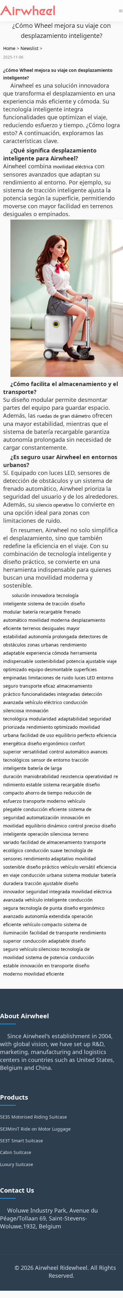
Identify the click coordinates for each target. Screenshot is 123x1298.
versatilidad (35, 752)
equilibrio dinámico (46, 826)
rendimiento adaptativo (48, 859)
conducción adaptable (46, 941)
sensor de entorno (50, 760)
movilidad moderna (49, 620)
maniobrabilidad (41, 776)
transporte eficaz (37, 686)
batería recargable (42, 612)
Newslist (29, 48)
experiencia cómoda (47, 653)
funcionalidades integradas (51, 694)
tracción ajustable (43, 883)
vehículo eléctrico (43, 702)
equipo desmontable (50, 669)
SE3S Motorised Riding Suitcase (33, 1117)
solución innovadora (33, 595)
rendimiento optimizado (52, 727)
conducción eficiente (45, 809)
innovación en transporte (46, 966)
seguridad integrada (48, 892)
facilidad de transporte (54, 933)
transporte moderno (44, 801)
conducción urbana (41, 875)
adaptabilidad (73, 719)
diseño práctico (42, 867)
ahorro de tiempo (43, 793)
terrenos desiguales (44, 628)
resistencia (72, 776)
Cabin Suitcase (15, 1152)
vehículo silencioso (39, 949)
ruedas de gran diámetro (64, 416)
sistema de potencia (47, 957)
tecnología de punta (41, 908)
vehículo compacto (42, 924)
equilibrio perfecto (75, 735)
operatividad (98, 776)
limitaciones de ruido (50, 678)
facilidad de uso (37, 735)
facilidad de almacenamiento (51, 842)
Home (9, 48)
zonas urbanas (43, 645)
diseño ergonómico (47, 743)
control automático (69, 752)
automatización (42, 817)
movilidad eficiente (44, 974)
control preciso (84, 826)
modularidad (42, 719)
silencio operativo (54, 505)
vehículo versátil (78, 867)
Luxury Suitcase (16, 1164)
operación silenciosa (49, 834)
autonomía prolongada (52, 636)
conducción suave (43, 850)
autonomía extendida (47, 916)
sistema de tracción (48, 604)
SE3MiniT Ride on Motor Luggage (35, 1129)
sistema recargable (63, 785)
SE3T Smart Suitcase (21, 1141)
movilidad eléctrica (73, 167)
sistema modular (81, 875)
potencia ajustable (85, 661)
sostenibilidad (50, 661)
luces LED (85, 678)
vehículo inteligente (46, 900)
